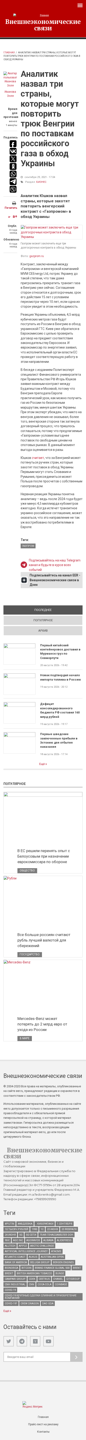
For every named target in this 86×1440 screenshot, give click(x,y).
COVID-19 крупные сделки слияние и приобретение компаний (40, 1297)
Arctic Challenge (42, 1245)
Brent (77, 1267)
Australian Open (52, 1256)
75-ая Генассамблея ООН (56, 1234)
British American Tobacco (34, 1273)
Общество (27, 870)
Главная (9, 52)
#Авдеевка (25, 1223)
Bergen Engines (63, 1262)
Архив (43, 630)
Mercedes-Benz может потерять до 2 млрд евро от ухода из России (42, 1024)
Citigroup (73, 1278)
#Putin (9, 1223)
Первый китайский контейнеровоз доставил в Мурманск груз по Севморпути (60, 652)
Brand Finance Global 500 (52, 1267)
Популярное (43, 620)
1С (42, 1229)
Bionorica (11, 1267)
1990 (34, 1229)
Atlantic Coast (15, 1256)
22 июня (52, 1229)
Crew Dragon (30, 1303)
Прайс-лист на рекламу (43, 1424)
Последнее (58, 610)
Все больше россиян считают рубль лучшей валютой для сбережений (43, 940)
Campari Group (15, 1278)
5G (20, 1234)
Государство (30, 954)
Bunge (59, 1273)
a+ (15, 216)
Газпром (28, 545)
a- (9, 216)
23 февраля (69, 1229)
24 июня (10, 1234)
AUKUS (33, 1256)
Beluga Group (40, 1262)
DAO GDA (47, 1303)
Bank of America (16, 1262)
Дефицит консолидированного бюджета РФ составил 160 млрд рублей (60, 710)
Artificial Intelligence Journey (26, 1251)
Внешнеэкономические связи (43, 25)
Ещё (42, 764)
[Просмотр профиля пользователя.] (10, 80)
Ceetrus (44, 1278)
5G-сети (31, 1234)
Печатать (11, 207)
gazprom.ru (36, 256)
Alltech (10, 1245)
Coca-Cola (44, 1284)
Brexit (9, 1273)
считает (38, 458)
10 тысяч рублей (16, 1229)
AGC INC (18, 1240)
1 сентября (64, 1223)
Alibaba (48, 1240)
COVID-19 (10, 1289)
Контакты (43, 1431)
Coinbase (61, 1284)
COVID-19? (11, 1303)
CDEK (32, 1278)
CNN (31, 1284)
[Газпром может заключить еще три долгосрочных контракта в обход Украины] (52, 232)
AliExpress (64, 1240)
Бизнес (41, 181)
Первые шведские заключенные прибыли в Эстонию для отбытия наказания (59, 740)
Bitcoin (26, 1267)
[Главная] (43, 15)
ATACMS (56, 1251)
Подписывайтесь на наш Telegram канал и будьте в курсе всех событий (54, 565)
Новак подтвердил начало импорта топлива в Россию (60, 677)
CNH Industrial (15, 1284)
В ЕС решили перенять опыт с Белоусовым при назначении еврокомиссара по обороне (43, 856)
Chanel (58, 1278)
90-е (7, 1240)
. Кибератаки (44, 1223)
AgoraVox (33, 1240)
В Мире (25, 1038)
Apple (23, 1245)
